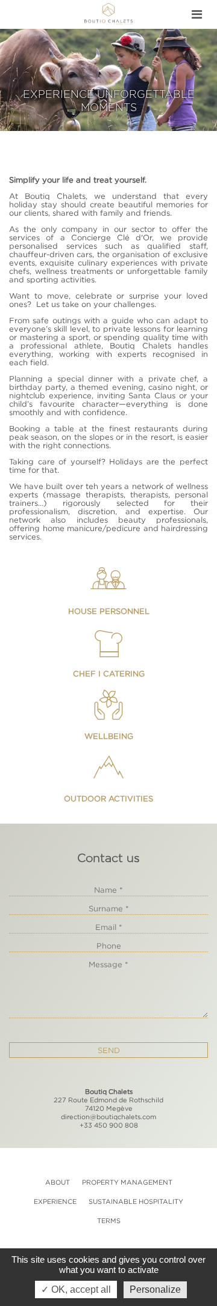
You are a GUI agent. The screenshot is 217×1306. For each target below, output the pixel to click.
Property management (127, 1182)
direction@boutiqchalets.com (108, 1116)
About (57, 1182)
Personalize (155, 1289)
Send (109, 1050)
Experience (55, 1201)
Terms (109, 1220)
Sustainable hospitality (136, 1201)
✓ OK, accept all (76, 1289)
